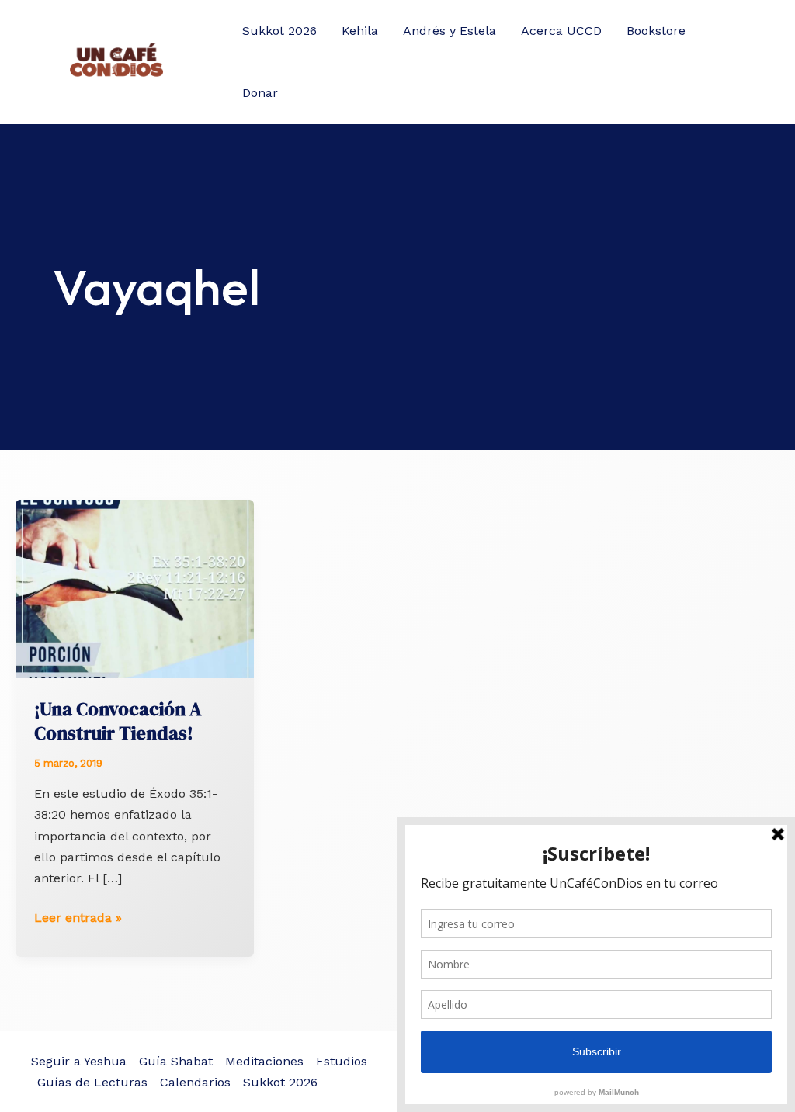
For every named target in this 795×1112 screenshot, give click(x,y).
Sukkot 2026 (279, 30)
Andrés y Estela (449, 30)
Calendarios (195, 1082)
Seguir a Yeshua (79, 1061)
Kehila (360, 30)
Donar (260, 92)
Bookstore (656, 30)
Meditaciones (264, 1061)
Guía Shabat (176, 1061)
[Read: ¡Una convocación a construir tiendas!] (135, 587)
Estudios (341, 1061)
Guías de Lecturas (92, 1082)
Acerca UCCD (561, 30)
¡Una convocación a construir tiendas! (118, 721)
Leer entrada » (78, 918)
